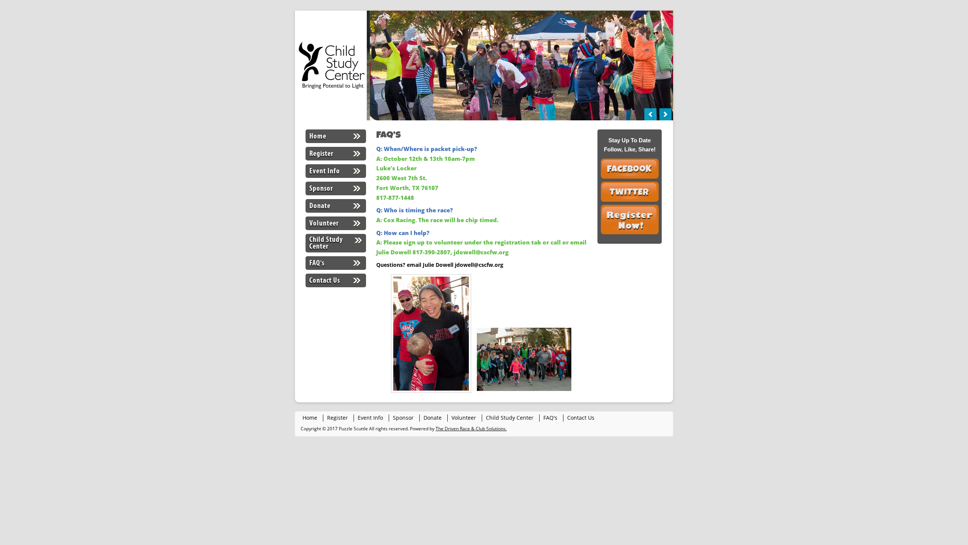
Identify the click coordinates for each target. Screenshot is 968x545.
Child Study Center (326, 243)
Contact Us (324, 280)
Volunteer (324, 223)
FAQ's (316, 262)
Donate (319, 205)
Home (317, 136)
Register (321, 153)
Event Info (324, 171)
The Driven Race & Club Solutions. (471, 428)
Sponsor (321, 188)
